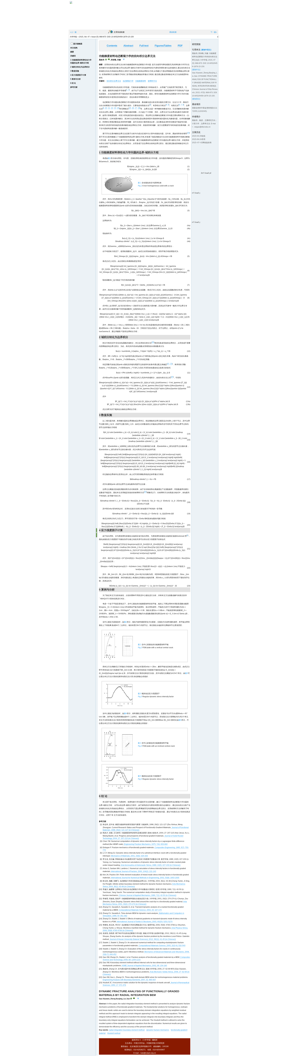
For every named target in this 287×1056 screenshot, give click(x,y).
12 (112, 108)
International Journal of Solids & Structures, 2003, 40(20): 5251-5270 (144, 922)
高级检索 (173, 32)
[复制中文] (196, 70)
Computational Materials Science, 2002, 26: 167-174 (140, 910)
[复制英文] (196, 99)
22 (171, 364)
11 (109, 108)
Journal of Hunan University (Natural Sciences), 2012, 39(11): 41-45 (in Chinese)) (142, 939)
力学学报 (73, 37)
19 (188, 133)
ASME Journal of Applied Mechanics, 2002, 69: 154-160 (144, 966)
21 (168, 364)
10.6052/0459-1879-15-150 (122, 37)
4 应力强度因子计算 (78, 75)
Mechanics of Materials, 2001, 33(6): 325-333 (129, 856)
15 (130, 108)
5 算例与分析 (75, 79)
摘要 (72, 52)
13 (115, 108)
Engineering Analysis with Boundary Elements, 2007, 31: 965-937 (129, 980)
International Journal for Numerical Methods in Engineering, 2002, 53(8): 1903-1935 (145, 878)
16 (133, 108)
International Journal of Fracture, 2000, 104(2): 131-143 (133, 871)
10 (106, 108)
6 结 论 (73, 83)
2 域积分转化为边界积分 (80, 67)
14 (118, 108)
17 (136, 108)
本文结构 (73, 48)
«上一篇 (73, 32)
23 (145, 492)
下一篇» (213, 32)
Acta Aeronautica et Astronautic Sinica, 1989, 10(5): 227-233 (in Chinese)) (150, 865)
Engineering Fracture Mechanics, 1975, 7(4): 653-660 (146, 844)
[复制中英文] (206, 50)
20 (153, 342)
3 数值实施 (74, 71)
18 (139, 108)
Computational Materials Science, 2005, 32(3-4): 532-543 (161, 946)
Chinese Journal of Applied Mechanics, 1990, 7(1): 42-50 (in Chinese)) (147, 895)
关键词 (73, 56)
